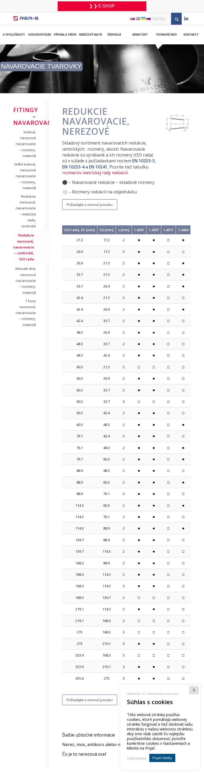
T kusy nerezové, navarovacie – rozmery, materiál (26, 312)
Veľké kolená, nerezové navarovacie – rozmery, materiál (25, 176)
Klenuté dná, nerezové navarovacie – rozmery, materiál (25, 280)
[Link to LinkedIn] (186, 19)
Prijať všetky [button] (162, 757)
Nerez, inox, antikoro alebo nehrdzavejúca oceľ (109, 744)
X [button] (194, 689)
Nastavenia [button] (137, 758)
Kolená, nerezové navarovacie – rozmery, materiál (26, 144)
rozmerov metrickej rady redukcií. (95, 173)
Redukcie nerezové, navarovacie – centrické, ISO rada (23, 247)
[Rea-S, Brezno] (26, 18)
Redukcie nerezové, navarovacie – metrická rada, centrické (26, 211)
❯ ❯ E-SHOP (102, 6)
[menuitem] (13, 31)
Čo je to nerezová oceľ (84, 754)
